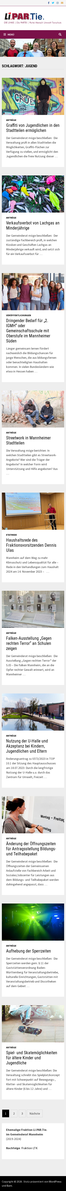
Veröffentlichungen (18, 315)
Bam (9, 1185)
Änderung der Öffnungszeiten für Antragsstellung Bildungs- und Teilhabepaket (31, 848)
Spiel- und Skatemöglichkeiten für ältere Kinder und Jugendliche (31, 1057)
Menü (11, 34)
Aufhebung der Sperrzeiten (28, 951)
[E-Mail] (62, 3)
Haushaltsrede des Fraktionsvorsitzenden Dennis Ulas (31, 545)
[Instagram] (58, 3)
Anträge (11, 120)
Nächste (34, 1113)
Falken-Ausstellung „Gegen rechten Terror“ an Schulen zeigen (29, 643)
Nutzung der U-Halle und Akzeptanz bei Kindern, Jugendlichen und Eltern (27, 746)
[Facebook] (49, 3)
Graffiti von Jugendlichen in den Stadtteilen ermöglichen (33, 128)
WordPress (55, 1181)
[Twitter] (53, 3)
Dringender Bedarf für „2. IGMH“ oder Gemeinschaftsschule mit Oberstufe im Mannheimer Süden (28, 330)
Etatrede (11, 534)
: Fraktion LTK (29, 1148)
